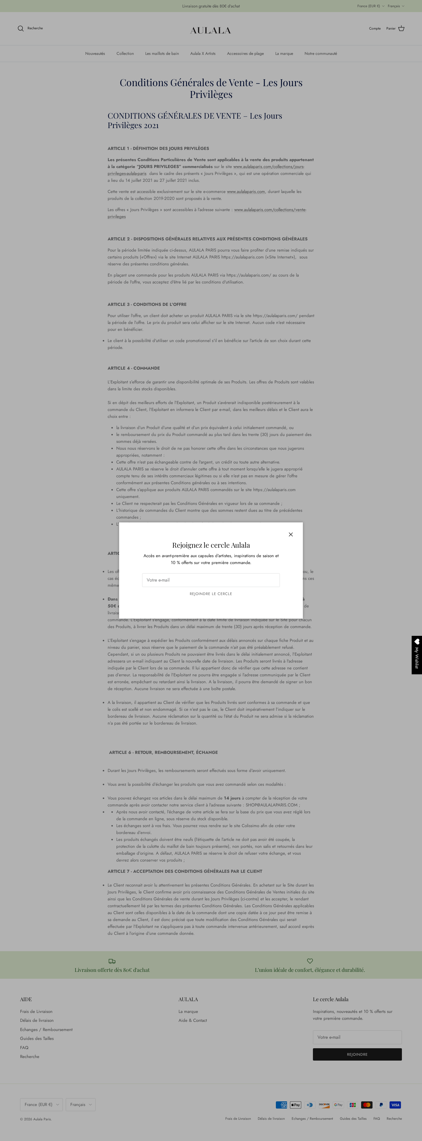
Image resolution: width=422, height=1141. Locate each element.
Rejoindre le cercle (211, 593)
